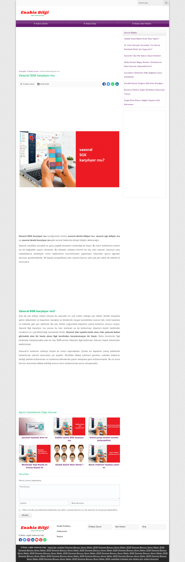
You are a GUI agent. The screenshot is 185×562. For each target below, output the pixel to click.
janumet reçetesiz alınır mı (35, 437)
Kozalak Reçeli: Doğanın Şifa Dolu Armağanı (143, 83)
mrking (147, 559)
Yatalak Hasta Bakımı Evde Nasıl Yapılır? (141, 39)
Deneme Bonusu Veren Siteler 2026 (81, 547)
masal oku (52, 547)
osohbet (61, 547)
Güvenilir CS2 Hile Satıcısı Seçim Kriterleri (142, 56)
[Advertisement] (69, 50)
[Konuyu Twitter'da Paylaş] (108, 84)
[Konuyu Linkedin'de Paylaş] (117, 84)
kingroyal (154, 559)
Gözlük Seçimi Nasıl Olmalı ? (69, 464)
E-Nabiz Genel (33, 71)
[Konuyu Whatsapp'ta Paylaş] (113, 84)
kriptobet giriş (126, 559)
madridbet (115, 559)
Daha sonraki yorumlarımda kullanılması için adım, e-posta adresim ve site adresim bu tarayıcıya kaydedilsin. (70, 510)
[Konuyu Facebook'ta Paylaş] (104, 84)
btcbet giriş (138, 559)
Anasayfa (22, 71)
